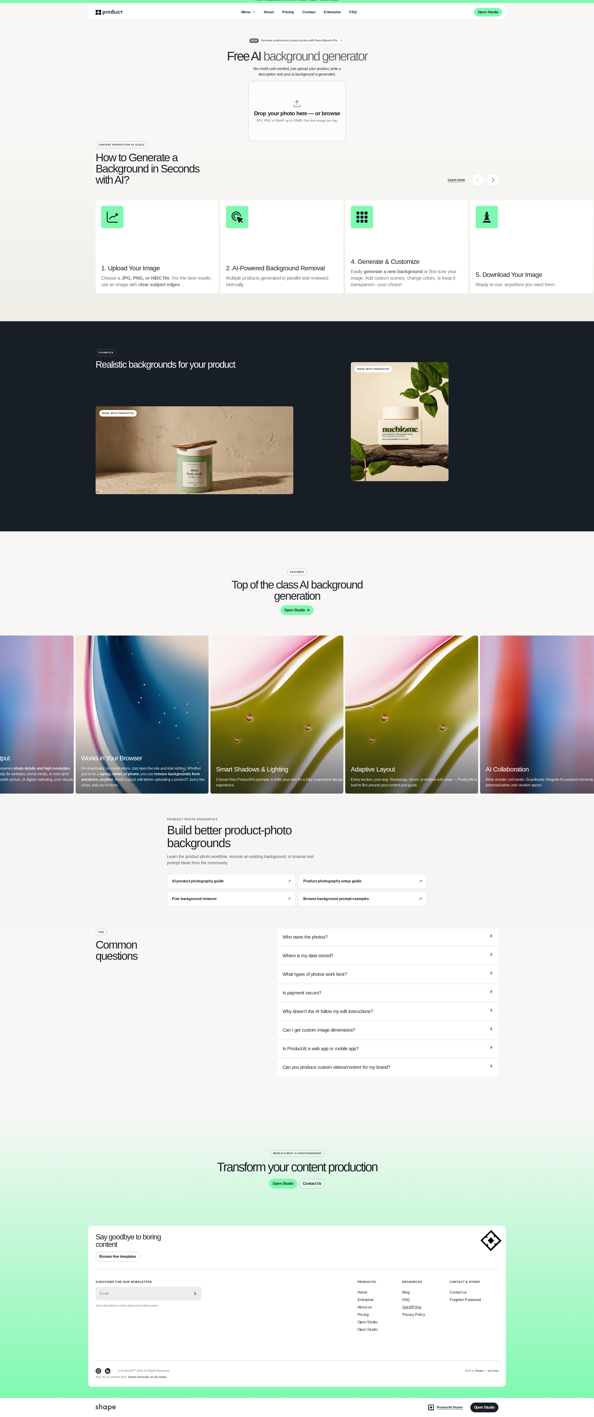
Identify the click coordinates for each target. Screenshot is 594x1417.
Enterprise (366, 1300)
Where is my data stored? (308, 955)
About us (365, 1307)
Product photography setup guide (332, 881)
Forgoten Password (465, 1300)
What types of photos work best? (315, 974)
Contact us (458, 1292)
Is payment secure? (302, 992)
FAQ (406, 1300)
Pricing (363, 1315)
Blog (406, 1292)
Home (362, 1292)
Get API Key (412, 1307)
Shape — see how (486, 1370)
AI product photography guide (198, 881)
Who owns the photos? (305, 937)
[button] (248, 15)
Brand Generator (138, 1377)
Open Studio (329, 2)
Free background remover (194, 899)
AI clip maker (158, 1377)
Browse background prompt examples (336, 899)
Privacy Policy (413, 1315)
